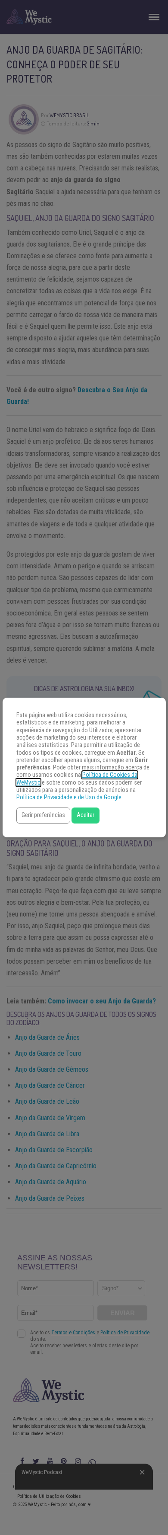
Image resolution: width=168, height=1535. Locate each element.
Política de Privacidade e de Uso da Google (68, 797)
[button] (43, 816)
